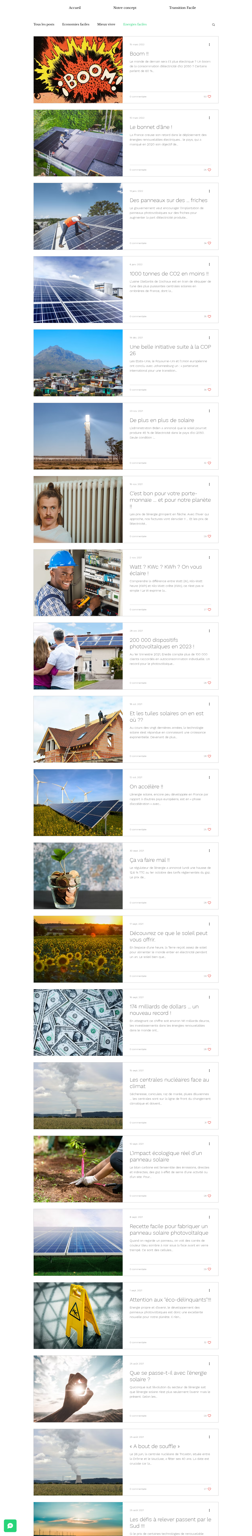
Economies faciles (75, 24)
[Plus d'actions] (210, 44)
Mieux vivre (106, 24)
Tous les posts (43, 24)
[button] (213, 25)
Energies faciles (135, 24)
